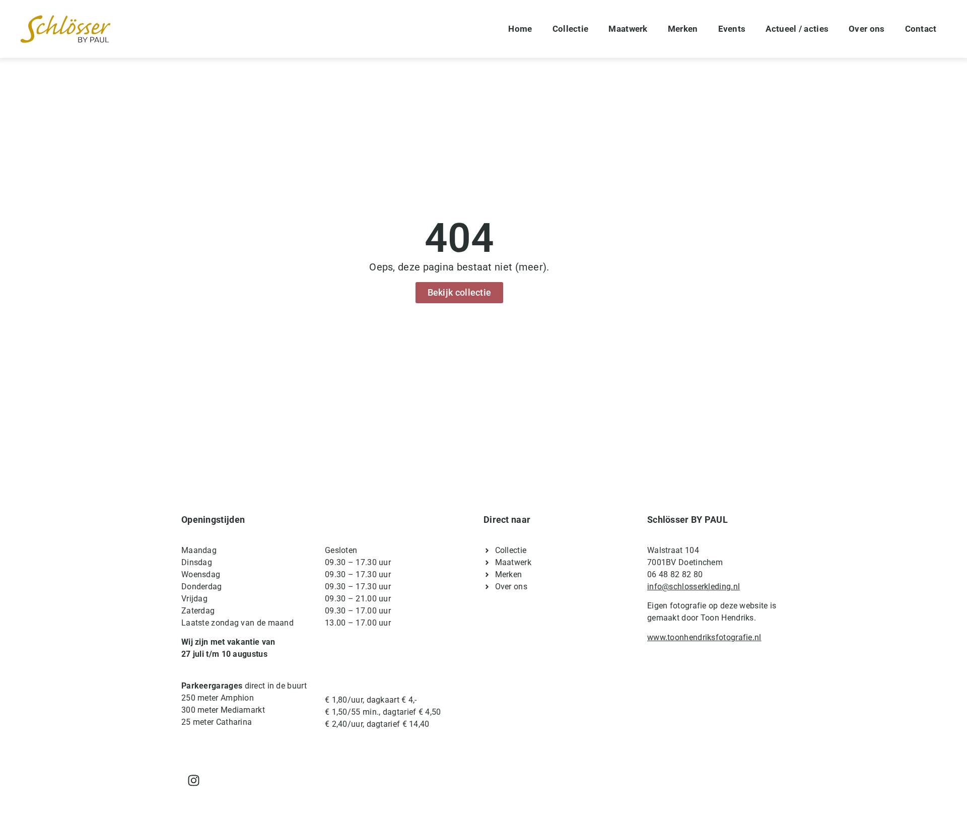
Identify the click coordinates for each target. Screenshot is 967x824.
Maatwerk (627, 29)
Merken (683, 29)
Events (732, 29)
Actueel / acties (797, 29)
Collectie (570, 29)
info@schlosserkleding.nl (693, 586)
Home (520, 29)
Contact (921, 29)
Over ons (866, 29)
